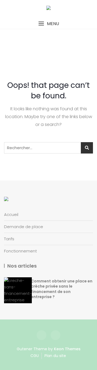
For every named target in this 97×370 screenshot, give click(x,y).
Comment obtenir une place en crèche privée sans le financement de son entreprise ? (61, 289)
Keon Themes (67, 349)
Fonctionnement (20, 251)
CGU (34, 355)
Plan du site (55, 355)
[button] (48, 23)
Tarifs (9, 239)
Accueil (11, 214)
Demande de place (23, 226)
